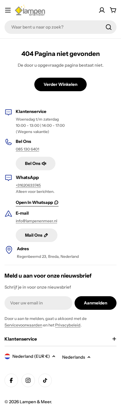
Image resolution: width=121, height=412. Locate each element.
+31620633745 (28, 185)
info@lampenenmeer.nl (36, 221)
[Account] (101, 10)
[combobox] (60, 27)
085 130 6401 (27, 149)
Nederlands (73, 357)
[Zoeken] (108, 27)
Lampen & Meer (35, 401)
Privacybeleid (67, 325)
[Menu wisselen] (8, 10)
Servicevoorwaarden (23, 325)
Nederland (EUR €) (31, 356)
